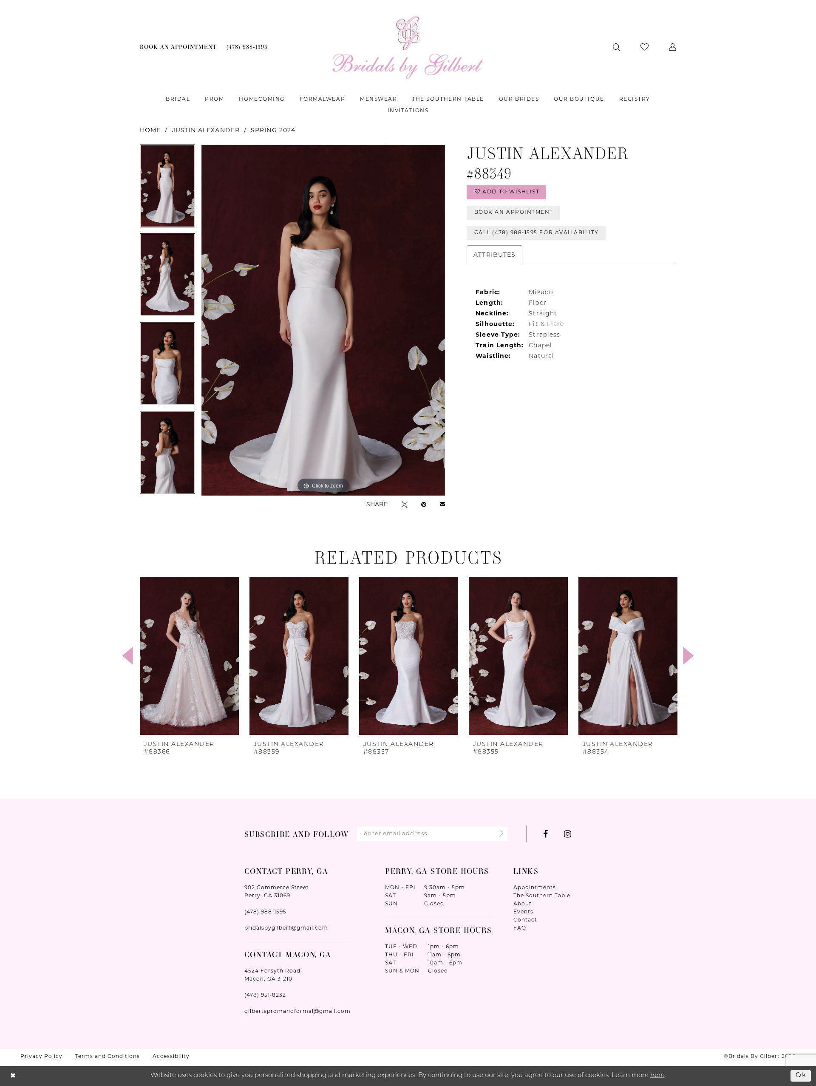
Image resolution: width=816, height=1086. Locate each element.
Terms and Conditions (107, 1056)
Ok (801, 1075)
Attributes (494, 255)
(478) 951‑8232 (265, 995)
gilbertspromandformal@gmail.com (297, 1011)
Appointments (534, 887)
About (522, 904)
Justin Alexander (206, 131)
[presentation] (189, 656)
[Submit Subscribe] (498, 834)
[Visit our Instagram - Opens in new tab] (568, 834)
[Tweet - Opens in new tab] (404, 504)
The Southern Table (541, 896)
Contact (525, 920)
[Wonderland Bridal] (408, 47)
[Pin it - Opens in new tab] (424, 504)
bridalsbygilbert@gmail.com (286, 928)
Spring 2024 (273, 131)
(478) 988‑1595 (265, 912)
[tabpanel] (167, 189)
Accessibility (171, 1056)
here (657, 1075)
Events (523, 912)
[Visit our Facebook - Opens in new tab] (545, 834)
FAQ (519, 928)
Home (150, 131)
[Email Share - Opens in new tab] (442, 505)
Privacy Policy (41, 1056)
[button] (672, 47)
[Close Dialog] (13, 1076)
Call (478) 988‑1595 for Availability (536, 232)
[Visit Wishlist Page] (644, 47)
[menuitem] (178, 47)
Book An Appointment (513, 212)
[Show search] (616, 47)
